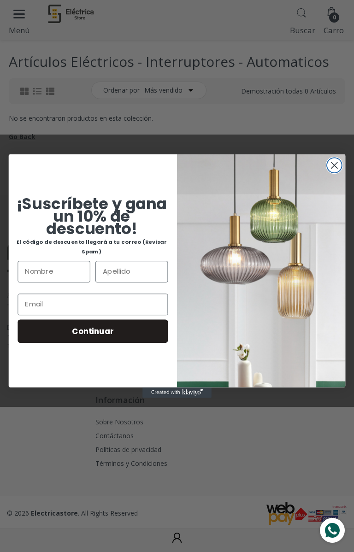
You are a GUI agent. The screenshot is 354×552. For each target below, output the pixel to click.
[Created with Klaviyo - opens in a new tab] (177, 393)
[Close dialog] (334, 165)
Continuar (92, 330)
